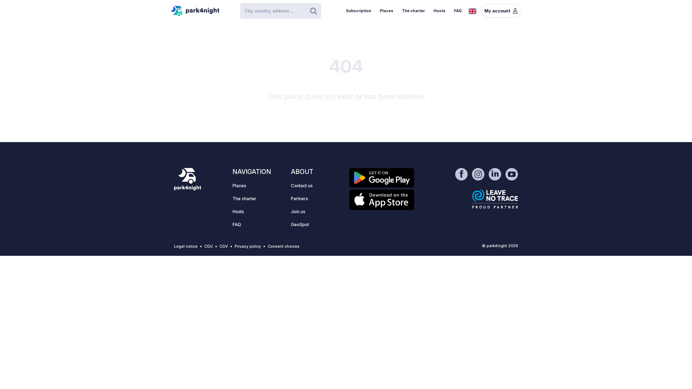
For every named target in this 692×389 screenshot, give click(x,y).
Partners (299, 198)
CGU (208, 246)
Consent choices (284, 246)
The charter (413, 10)
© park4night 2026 (500, 245)
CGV (223, 246)
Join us (298, 211)
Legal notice (186, 246)
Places (386, 10)
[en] (472, 10)
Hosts (439, 10)
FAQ (458, 10)
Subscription (358, 10)
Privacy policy (248, 246)
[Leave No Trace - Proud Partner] (495, 199)
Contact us (301, 185)
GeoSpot (300, 224)
